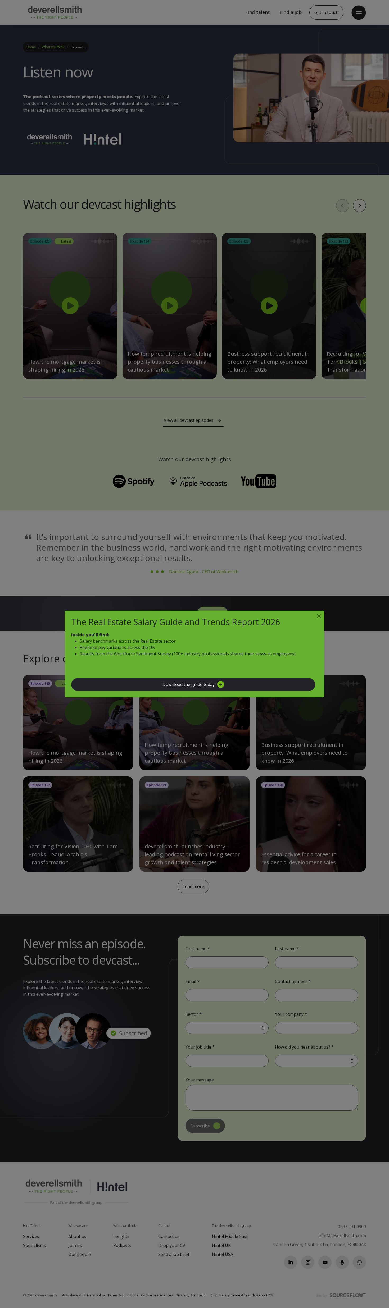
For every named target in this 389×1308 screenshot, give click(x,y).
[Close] (319, 616)
